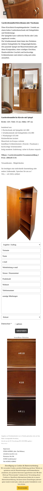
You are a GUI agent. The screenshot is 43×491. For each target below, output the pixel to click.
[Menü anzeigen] (5, 13)
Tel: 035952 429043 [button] (9, 461)
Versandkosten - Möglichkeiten (12, 163)
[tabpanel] (21, 42)
